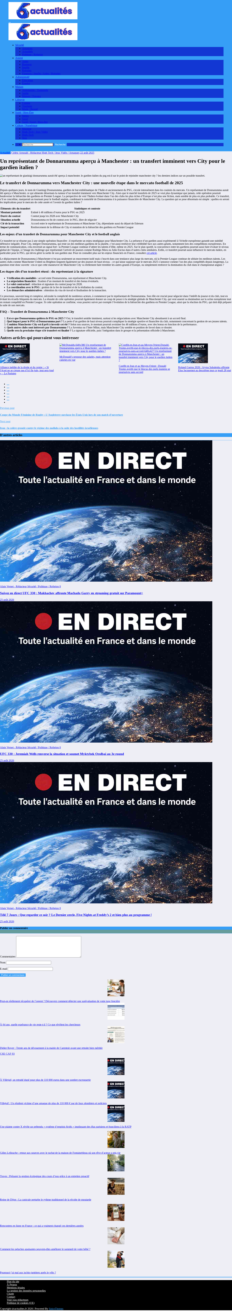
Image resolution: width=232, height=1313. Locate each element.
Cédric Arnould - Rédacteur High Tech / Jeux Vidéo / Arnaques (45, 152)
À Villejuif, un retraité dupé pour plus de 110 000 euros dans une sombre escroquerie (45, 1079)
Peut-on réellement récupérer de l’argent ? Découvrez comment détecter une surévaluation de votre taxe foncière (60, 1001)
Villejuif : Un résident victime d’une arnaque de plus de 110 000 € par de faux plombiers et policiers (53, 1103)
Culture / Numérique (26, 125)
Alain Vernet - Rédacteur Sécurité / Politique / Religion (29, 586)
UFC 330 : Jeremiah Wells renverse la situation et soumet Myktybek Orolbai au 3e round (62, 754)
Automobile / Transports (35, 90)
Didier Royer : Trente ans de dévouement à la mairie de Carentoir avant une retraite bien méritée (51, 1048)
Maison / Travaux (31, 96)
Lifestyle (20, 99)
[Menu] (9, 22)
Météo (25, 115)
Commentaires (8, 956)
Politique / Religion (32, 54)
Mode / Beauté (30, 109)
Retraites (26, 70)
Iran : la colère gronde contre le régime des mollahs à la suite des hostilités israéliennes (49, 428)
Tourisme (27, 106)
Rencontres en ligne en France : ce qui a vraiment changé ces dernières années (42, 1225)
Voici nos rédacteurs (17, 1299)
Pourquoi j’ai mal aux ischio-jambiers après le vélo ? (28, 1272)
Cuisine (26, 103)
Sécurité (19, 45)
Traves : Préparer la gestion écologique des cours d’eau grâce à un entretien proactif (44, 1176)
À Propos (12, 1284)
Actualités (27, 51)
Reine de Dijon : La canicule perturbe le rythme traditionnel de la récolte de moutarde (45, 1199)
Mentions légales (16, 1287)
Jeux (24, 138)
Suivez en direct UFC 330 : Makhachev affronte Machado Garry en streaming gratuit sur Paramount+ (71, 593)
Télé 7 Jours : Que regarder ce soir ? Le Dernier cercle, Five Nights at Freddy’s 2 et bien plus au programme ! (76, 915)
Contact (11, 1296)
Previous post (7, 408)
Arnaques (27, 48)
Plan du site (13, 1281)
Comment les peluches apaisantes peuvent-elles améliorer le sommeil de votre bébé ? (45, 1249)
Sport (25, 119)
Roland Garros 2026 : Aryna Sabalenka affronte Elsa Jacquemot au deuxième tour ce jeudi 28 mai (204, 369)
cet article (152, 253)
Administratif (22, 76)
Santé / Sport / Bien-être (35, 122)
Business (27, 64)
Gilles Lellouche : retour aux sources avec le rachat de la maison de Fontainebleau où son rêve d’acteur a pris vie (60, 1152)
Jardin (25, 93)
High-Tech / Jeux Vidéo (35, 131)
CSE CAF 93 (7, 1053)
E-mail (4, 968)
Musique (26, 128)
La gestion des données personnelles (26, 1290)
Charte (10, 1293)
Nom (3, 962)
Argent (19, 57)
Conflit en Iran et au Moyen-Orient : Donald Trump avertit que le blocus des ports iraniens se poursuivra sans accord (144, 369)
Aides (25, 61)
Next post (5, 421)
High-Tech (28, 134)
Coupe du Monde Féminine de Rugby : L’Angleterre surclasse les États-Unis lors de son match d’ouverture (61, 414)
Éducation (27, 80)
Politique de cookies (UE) (20, 1302)
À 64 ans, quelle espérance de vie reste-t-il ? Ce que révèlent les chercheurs (40, 1024)
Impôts (25, 67)
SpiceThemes (56, 1308)
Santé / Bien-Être (24, 112)
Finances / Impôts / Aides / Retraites (41, 73)
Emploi (26, 83)
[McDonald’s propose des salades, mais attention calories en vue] (86, 348)
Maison (19, 86)
